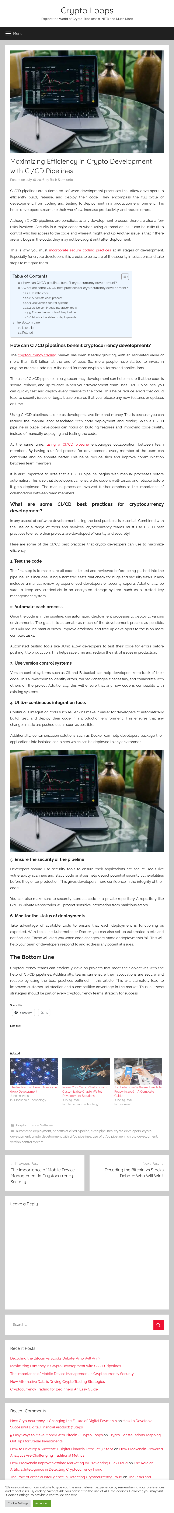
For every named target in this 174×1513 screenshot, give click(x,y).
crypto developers (127, 1131)
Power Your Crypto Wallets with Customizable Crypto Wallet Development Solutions (84, 1091)
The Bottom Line (27, 322)
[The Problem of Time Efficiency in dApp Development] (34, 1071)
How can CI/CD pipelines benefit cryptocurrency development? (70, 282)
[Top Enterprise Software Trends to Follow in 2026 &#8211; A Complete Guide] (138, 1071)
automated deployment (33, 1131)
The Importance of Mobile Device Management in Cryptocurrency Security (72, 1374)
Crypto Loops (87, 10)
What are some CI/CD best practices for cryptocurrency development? (75, 288)
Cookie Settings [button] (18, 1503)
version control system (27, 1142)
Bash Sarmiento (61, 180)
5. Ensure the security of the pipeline (52, 312)
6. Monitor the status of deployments (52, 317)
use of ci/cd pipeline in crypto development (125, 1136)
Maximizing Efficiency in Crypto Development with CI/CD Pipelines (65, 1366)
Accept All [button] (42, 1503)
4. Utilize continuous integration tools (53, 307)
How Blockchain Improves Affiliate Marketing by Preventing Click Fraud (69, 1463)
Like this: (28, 327)
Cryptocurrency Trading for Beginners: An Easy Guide (54, 1389)
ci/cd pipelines (101, 1131)
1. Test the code (39, 293)
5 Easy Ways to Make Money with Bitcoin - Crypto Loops (56, 1435)
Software (46, 1125)
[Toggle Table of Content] (123, 276)
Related (27, 332)
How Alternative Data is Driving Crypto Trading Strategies (57, 1381)
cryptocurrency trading (37, 355)
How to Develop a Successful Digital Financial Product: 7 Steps (61, 1449)
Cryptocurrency (27, 1125)
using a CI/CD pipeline (68, 444)
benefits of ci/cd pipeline (71, 1131)
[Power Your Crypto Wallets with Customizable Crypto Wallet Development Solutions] (86, 1071)
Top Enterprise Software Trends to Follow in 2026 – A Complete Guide (138, 1091)
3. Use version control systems (48, 302)
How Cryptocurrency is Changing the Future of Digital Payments (63, 1421)
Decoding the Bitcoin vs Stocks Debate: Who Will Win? (55, 1358)
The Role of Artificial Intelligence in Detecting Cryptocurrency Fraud (66, 1477)
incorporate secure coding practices (80, 250)
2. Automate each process (45, 298)
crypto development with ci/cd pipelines (61, 1136)
